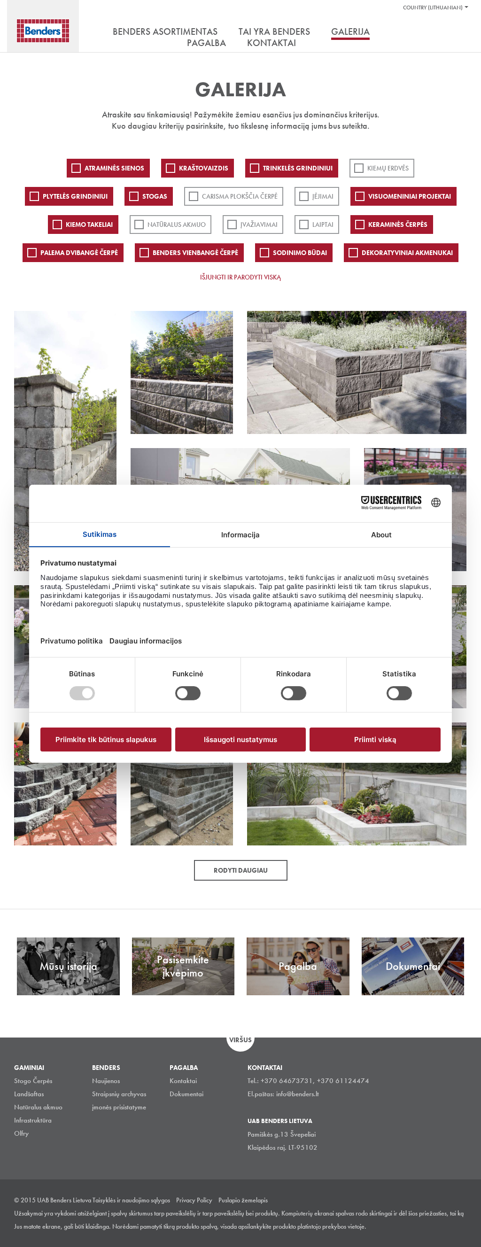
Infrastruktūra (33, 1120)
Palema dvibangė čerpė (79, 252)
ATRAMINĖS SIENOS (114, 168)
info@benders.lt (297, 1094)
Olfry (21, 1133)
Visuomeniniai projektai (409, 196)
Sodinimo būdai (300, 252)
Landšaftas (29, 1094)
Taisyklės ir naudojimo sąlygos (131, 1200)
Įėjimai (323, 196)
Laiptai (323, 224)
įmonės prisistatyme (119, 1107)
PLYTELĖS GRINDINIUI (75, 196)
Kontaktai (183, 1080)
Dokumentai (186, 1094)
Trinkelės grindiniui (298, 168)
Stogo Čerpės (33, 1080)
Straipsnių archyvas (119, 1094)
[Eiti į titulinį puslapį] (43, 31)
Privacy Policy (194, 1200)
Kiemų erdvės (388, 168)
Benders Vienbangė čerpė (195, 252)
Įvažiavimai (259, 224)
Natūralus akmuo (176, 224)
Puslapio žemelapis (243, 1200)
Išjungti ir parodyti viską (240, 277)
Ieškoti (459, 32)
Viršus (240, 1040)
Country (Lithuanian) (433, 7)
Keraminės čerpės (397, 224)
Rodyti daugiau (241, 870)
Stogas (154, 196)
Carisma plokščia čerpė (240, 196)
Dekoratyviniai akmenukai (407, 252)
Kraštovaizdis (203, 168)
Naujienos (106, 1080)
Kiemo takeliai (89, 224)
